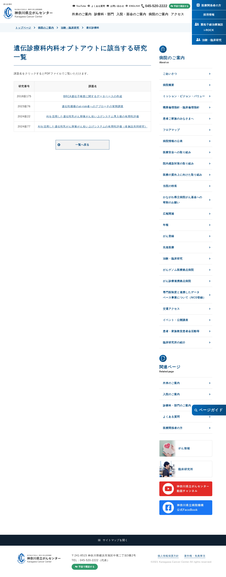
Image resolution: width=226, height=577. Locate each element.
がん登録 (168, 236)
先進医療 (168, 247)
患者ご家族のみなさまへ (178, 118)
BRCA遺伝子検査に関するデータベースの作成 (92, 96)
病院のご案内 (159, 14)
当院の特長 (170, 186)
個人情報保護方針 (168, 555)
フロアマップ (171, 129)
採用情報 (209, 14)
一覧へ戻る (82, 144)
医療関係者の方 (211, 5)
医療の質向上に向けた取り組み (182, 174)
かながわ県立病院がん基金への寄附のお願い (182, 200)
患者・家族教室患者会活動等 (181, 331)
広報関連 (168, 213)
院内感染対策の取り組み (178, 163)
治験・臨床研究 (212, 40)
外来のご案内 (82, 14)
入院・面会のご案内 (131, 14)
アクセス (177, 14)
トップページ (23, 27)
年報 (166, 224)
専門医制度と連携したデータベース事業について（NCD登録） (184, 295)
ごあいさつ (170, 73)
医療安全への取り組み (177, 152)
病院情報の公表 (173, 141)
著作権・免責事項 (194, 555)
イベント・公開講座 (175, 320)
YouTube (81, 6)
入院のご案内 (171, 394)
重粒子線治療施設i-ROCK (212, 27)
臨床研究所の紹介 (174, 342)
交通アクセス (171, 308)
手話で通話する (181, 6)
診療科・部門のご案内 (177, 405)
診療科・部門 (104, 14)
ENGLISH (134, 6)
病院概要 (168, 85)
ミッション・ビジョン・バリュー (184, 96)
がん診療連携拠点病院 (177, 281)
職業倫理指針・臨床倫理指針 (181, 107)
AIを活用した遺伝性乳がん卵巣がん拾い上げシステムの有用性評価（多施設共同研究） (92, 126)
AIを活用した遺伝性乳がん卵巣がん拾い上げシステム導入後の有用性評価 (92, 116)
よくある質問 (98, 6)
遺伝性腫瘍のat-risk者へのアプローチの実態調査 (92, 106)
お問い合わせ (117, 6)
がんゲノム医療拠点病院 (178, 269)
